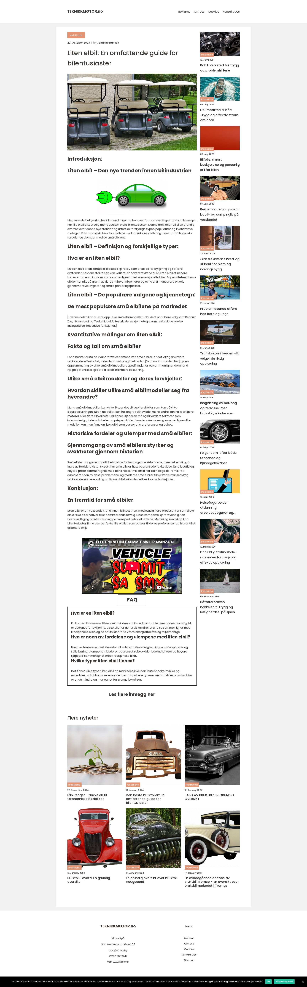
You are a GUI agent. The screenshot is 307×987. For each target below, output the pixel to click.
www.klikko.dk (121, 962)
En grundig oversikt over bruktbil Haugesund (151, 880)
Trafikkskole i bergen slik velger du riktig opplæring (219, 358)
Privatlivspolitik (284, 981)
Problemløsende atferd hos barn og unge (218, 311)
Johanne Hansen (108, 42)
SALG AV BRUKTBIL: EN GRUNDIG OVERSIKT (209, 797)
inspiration (207, 54)
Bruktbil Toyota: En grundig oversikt (88, 880)
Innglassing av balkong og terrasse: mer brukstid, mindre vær (218, 408)
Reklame (184, 12)
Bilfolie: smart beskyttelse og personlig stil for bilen (220, 164)
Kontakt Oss (231, 12)
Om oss (199, 12)
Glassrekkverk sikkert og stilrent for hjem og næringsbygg (219, 264)
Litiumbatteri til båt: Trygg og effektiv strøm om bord (219, 115)
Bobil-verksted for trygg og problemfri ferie (219, 68)
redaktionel (76, 35)
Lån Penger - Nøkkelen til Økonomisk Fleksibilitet (87, 797)
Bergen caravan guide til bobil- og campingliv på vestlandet (219, 214)
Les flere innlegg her (132, 694)
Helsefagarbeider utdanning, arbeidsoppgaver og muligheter (216, 507)
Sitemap (189, 960)
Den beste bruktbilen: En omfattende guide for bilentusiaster (145, 799)
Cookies (213, 12)
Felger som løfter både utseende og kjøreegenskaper (218, 457)
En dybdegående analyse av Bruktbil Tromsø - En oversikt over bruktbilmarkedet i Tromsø (212, 882)
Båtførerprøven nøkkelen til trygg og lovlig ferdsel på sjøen (217, 607)
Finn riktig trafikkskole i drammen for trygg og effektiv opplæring (218, 557)
